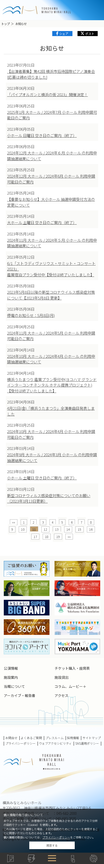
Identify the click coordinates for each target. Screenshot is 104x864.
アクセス (61, 695)
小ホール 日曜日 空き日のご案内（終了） (42, 135)
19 (58, 536)
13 (57, 529)
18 (46, 536)
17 (35, 536)
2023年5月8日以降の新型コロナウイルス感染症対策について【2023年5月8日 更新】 (51, 295)
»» (69, 536)
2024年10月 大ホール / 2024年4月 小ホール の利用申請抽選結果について (51, 359)
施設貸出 (62, 677)
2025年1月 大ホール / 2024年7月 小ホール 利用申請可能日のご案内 (52, 115)
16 (91, 529)
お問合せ (11, 738)
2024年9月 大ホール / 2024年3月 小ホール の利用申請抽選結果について (52, 457)
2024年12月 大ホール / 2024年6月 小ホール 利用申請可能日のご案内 (51, 178)
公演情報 (11, 668)
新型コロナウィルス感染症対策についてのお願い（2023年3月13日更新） (48, 498)
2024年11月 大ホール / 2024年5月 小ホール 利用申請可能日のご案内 (51, 335)
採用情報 (73, 738)
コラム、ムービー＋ (70, 686)
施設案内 (11, 677)
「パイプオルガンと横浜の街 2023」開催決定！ (47, 94)
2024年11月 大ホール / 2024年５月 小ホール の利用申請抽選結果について (52, 243)
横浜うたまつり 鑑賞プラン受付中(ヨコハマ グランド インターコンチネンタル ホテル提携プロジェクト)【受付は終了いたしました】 (52, 385)
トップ (5, 23)
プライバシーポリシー (56, 837)
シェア (63, 33)
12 (45, 529)
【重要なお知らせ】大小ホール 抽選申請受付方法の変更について (51, 202)
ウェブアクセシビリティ (55, 743)
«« (13, 522)
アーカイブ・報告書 (19, 695)
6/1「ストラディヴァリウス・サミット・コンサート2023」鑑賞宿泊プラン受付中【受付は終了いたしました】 (51, 269)
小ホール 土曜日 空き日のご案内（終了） (42, 477)
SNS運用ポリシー (87, 743)
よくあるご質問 (31, 738)
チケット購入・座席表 (72, 668)
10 (22, 529)
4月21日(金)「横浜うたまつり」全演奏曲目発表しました (51, 411)
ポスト (89, 33)
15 (79, 529)
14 (68, 529)
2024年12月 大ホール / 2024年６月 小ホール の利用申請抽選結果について (52, 155)
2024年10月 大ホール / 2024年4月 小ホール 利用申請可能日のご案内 (51, 434)
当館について (14, 686)
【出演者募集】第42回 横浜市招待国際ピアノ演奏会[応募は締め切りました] (51, 74)
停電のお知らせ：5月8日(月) (31, 315)
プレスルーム (54, 738)
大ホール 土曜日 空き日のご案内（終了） (42, 222)
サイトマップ (92, 738)
